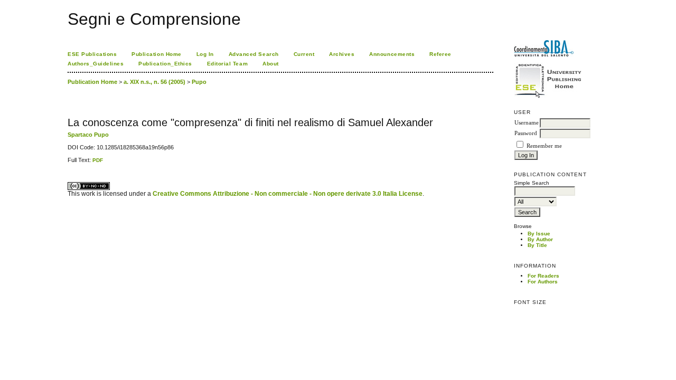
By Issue (539, 233)
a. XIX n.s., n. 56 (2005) (154, 82)
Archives (341, 54)
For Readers (543, 276)
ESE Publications (92, 54)
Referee (440, 54)
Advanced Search (254, 54)
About (270, 63)
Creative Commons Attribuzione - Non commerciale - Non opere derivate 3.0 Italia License (287, 193)
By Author (540, 239)
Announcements (392, 54)
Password (525, 133)
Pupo (199, 82)
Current (304, 54)
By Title (537, 245)
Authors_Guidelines (96, 63)
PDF (97, 160)
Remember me (544, 146)
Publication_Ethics (165, 63)
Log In (205, 54)
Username (526, 123)
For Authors (543, 281)
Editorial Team (227, 63)
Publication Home (156, 54)
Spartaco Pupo (88, 134)
